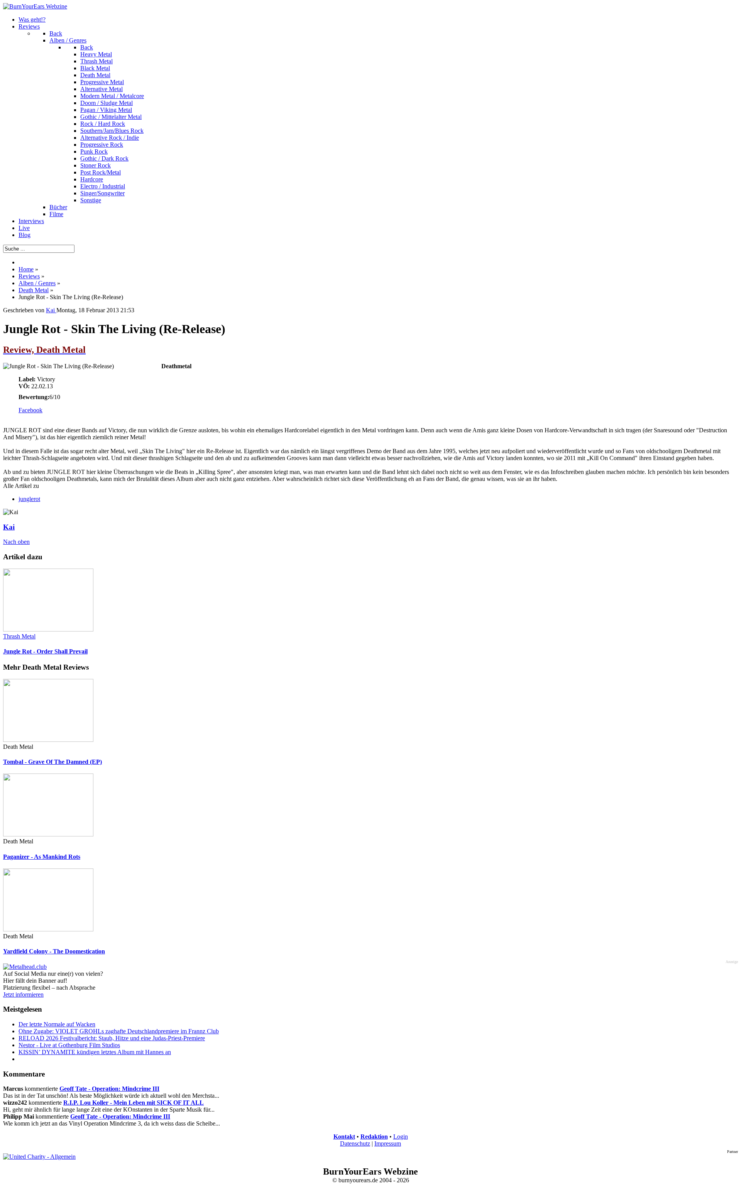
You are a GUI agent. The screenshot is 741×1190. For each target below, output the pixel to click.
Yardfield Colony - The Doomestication (54, 951)
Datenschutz (355, 1143)
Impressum (387, 1143)
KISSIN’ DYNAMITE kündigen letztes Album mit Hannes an (95, 1052)
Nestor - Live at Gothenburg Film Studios (69, 1045)
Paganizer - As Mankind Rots (41, 856)
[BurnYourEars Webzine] (35, 6)
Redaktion (374, 1136)
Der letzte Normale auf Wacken (57, 1024)
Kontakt (344, 1136)
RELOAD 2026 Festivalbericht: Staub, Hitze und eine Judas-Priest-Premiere (112, 1038)
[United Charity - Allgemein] (39, 1156)
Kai (9, 527)
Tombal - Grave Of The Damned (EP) (52, 761)
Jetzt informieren (23, 994)
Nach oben (16, 541)
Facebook (30, 410)
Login (400, 1136)
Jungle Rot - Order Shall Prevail (45, 651)
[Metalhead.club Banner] (25, 966)
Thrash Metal (19, 636)
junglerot (29, 499)
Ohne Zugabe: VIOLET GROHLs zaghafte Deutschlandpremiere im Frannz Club (119, 1031)
